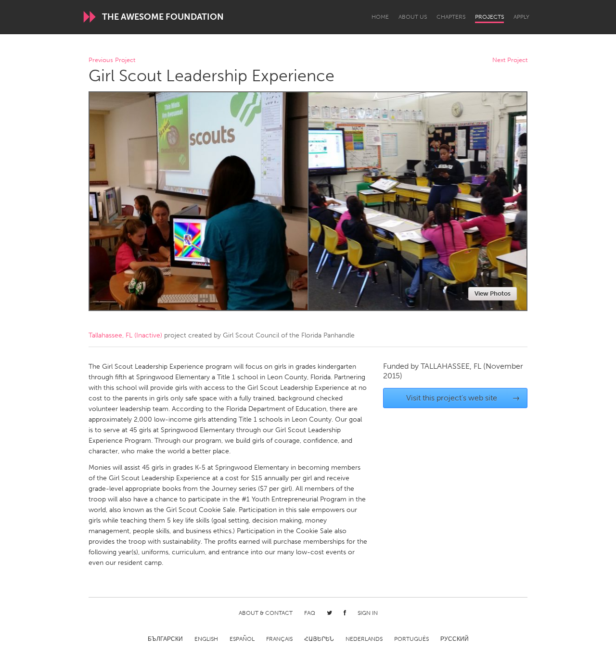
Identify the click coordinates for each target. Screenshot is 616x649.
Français (279, 639)
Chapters (450, 16)
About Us (412, 16)
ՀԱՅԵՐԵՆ (319, 639)
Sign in (368, 613)
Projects (489, 16)
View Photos (493, 293)
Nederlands (364, 639)
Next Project (509, 60)
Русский (454, 639)
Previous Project (112, 60)
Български (165, 639)
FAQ (309, 613)
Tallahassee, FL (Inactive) (125, 335)
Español (242, 639)
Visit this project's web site (463, 397)
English (206, 639)
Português (411, 639)
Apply (521, 16)
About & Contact (266, 613)
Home (380, 16)
